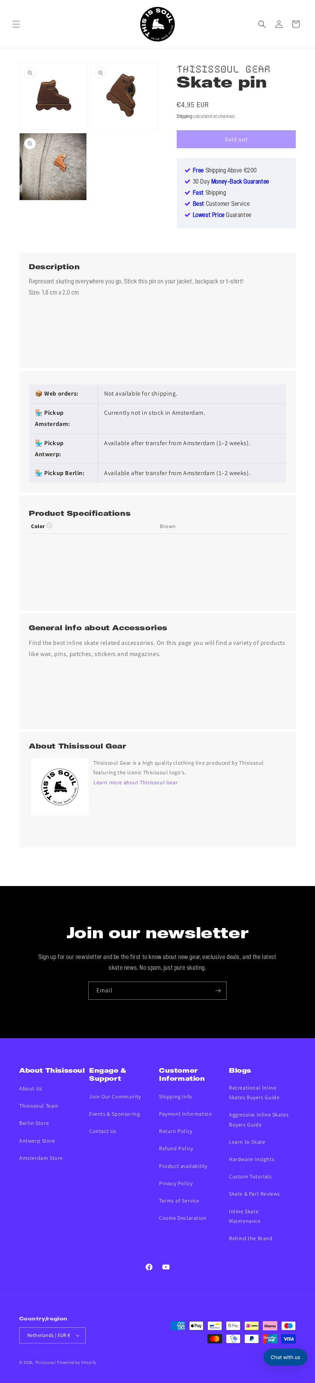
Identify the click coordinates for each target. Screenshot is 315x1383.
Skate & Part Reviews (254, 1193)
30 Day (231, 182)
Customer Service (221, 204)
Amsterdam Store (41, 1157)
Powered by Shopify (76, 1362)
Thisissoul (45, 1362)
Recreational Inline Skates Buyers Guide (254, 1092)
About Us (30, 1088)
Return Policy (175, 1131)
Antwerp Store (37, 1140)
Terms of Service (179, 1200)
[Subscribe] (217, 991)
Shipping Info (175, 1096)
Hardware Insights (251, 1159)
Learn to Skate (247, 1141)
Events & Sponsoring (114, 1113)
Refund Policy (176, 1148)
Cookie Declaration (183, 1217)
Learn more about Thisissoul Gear (135, 782)
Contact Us (102, 1131)
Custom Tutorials (250, 1176)
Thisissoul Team (39, 1105)
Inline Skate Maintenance (245, 1216)
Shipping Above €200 (225, 171)
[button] (16, 24)
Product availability (183, 1166)
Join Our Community (115, 1096)
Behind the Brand (251, 1238)
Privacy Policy (175, 1183)
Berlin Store (34, 1123)
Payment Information (185, 1113)
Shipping (184, 116)
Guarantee (222, 215)
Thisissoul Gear (224, 67)
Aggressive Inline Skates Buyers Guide (258, 1119)
